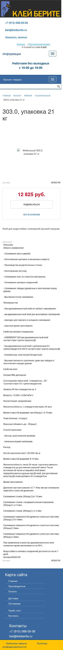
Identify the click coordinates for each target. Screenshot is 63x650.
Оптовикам (14, 603)
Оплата (12, 591)
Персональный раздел (39, 44)
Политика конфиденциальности (25, 645)
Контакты (13, 615)
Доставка (13, 598)
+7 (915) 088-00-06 (16, 23)
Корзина (21, 44)
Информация (12, 53)
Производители (16, 586)
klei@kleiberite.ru (16, 30)
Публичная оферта (16, 643)
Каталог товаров (12, 79)
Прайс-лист (14, 610)
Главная (12, 581)
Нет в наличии (31, 214)
